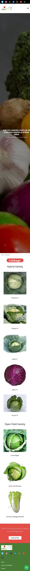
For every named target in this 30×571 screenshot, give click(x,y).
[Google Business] (17, 2)
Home (2, 254)
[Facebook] (2, 2)
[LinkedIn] (13, 2)
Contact (3, 568)
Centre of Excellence (6, 565)
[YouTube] (21, 2)
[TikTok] (24, 2)
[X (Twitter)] (10, 2)
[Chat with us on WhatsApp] (27, 568)
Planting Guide (15, 538)
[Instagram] (6, 2)
